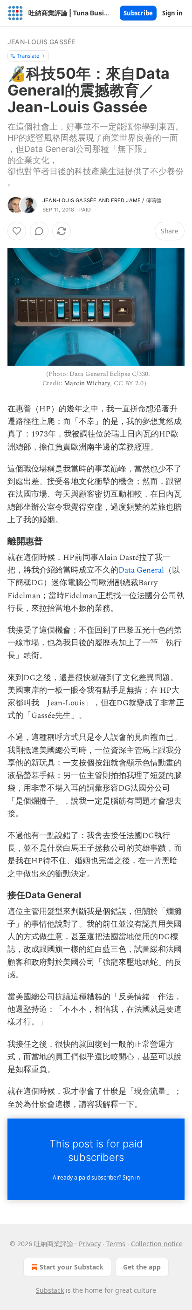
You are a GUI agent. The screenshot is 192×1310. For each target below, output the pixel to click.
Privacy (90, 1243)
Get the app (142, 1266)
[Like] (16, 231)
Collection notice (157, 1243)
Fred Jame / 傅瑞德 (136, 200)
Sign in (172, 13)
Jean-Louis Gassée (41, 42)
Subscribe (138, 13)
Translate (28, 55)
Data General (141, 570)
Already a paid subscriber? (96, 1177)
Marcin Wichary (87, 383)
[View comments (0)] (39, 231)
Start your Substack (71, 1266)
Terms (115, 1243)
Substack (50, 1290)
